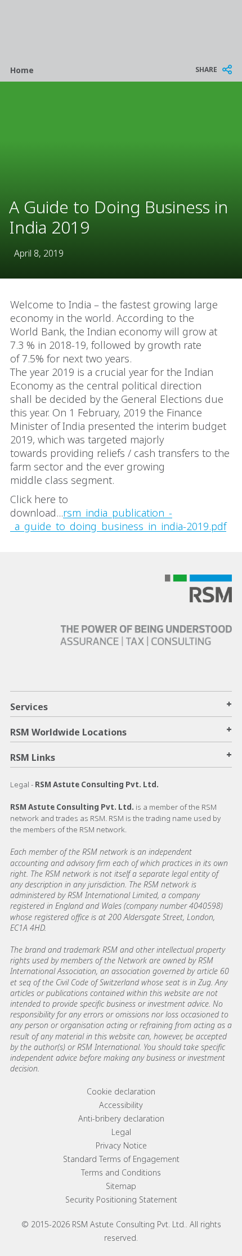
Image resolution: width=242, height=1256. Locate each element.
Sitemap (121, 1186)
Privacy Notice (121, 1145)
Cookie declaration (121, 1091)
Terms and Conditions (121, 1172)
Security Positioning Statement (121, 1199)
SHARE (206, 69)
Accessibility (121, 1105)
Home (22, 70)
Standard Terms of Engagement (121, 1159)
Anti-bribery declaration (121, 1118)
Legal (121, 1132)
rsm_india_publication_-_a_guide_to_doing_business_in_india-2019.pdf (118, 519)
